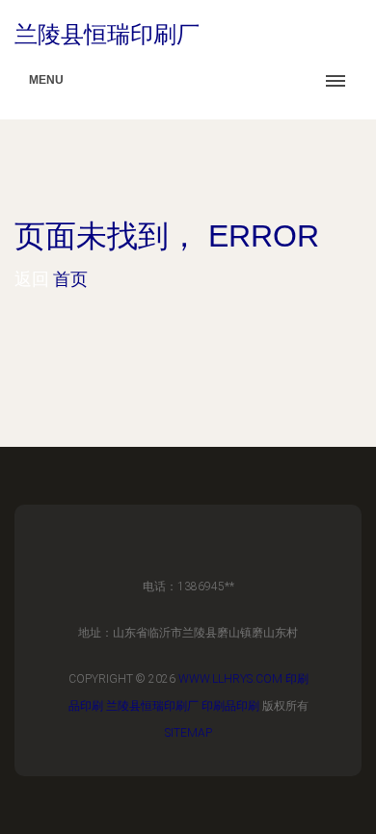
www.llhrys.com (230, 679)
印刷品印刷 (230, 706)
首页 (70, 279)
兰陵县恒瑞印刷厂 (152, 706)
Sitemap (188, 733)
